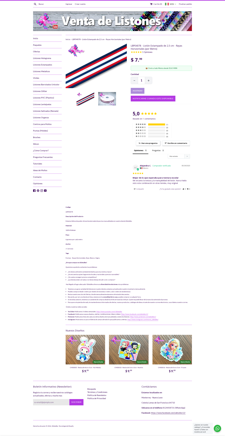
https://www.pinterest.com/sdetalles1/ (143, 317)
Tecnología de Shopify (66, 426)
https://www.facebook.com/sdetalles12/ (134, 314)
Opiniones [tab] (138, 150)
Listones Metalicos (41, 71)
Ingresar (69, 4)
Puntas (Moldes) (40, 130)
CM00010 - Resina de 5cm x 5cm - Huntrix (128, 367)
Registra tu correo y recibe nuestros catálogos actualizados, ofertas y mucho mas (53, 394)
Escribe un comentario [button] (177, 143)
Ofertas (36, 51)
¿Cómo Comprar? (41, 150)
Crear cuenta (80, 4)
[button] (184, 189)
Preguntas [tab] (156, 150)
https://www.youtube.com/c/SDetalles (109, 312)
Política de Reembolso (96, 395)
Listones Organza (41, 117)
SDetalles (55, 426)
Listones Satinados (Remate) (45, 111)
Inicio (35, 38)
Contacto (37, 177)
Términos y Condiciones (97, 392)
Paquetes (37, 45)
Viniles (36, 78)
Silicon (36, 144)
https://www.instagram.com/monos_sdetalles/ (142, 319)
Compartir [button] (140, 189)
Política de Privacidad (96, 398)
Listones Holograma (42, 58)
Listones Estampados (42, 64)
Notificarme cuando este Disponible (153, 98)
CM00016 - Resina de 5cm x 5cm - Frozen (172, 367)
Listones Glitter (40, 91)
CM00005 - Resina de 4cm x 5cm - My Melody (85, 367)
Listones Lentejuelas (42, 104)
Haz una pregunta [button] (149, 143)
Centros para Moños (42, 124)
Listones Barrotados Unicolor (46, 84)
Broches (36, 137)
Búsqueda (91, 389)
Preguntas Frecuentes (43, 157)
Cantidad (135, 74)
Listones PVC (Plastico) (43, 97)
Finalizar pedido (185, 4)
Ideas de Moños (40, 170)
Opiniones (37, 183)
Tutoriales (37, 163)
